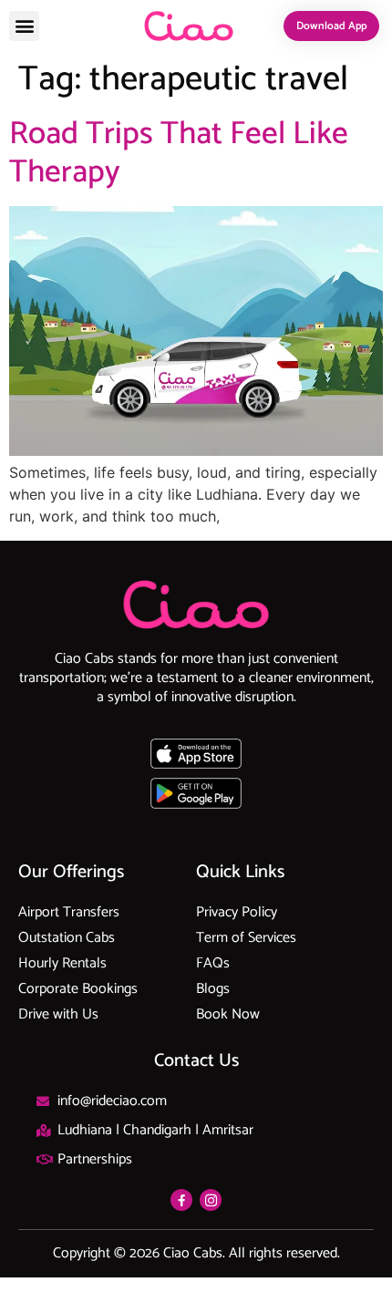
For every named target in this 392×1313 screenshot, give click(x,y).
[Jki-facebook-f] (181, 1200)
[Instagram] (211, 1200)
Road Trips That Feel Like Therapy (178, 153)
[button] (24, 26)
